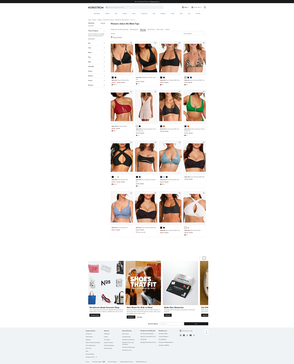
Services (198, 13)
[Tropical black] (115, 77)
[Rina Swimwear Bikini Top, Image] (170, 157)
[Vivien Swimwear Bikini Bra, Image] (194, 157)
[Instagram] (180, 335)
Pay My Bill (143, 339)
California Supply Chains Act (126, 361)
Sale (189, 13)
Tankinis (167, 29)
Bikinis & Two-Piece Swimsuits (122, 20)
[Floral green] (164, 77)
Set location (91, 38)
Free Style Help (126, 336)
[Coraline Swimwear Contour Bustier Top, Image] (194, 107)
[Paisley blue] (191, 77)
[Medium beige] (164, 177)
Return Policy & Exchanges (93, 342)
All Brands (106, 334)
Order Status (89, 336)
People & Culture (108, 342)
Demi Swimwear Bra (120, 179)
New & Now (97, 13)
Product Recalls (90, 354)
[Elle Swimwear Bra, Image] (122, 107)
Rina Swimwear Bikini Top (169, 179)
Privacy (87, 361)
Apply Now (205, 315)
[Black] (112, 77)
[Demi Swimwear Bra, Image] (122, 157)
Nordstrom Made (95, 315)
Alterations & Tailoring (128, 339)
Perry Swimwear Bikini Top (170, 80)
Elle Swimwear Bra (119, 126)
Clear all (103, 23)
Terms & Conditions (112, 361)
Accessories (144, 13)
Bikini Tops (143, 29)
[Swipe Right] (204, 258)
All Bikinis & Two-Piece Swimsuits (119, 29)
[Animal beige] (185, 77)
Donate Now (131, 317)
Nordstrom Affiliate (164, 345)
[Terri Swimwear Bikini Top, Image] (170, 107)
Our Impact (107, 339)
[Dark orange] (164, 126)
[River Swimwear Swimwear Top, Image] (146, 157)
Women (108, 13)
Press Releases (162, 339)
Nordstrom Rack (163, 333)
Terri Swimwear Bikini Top (169, 129)
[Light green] (139, 177)
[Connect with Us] (194, 335)
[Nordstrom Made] (106, 283)
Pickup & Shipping (93, 31)
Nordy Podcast (108, 348)
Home (172, 13)
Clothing (100, 20)
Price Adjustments (90, 345)
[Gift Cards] (180, 283)
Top (206, 333)
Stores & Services (127, 331)
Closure (90, 80)
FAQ (87, 351)
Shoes (133, 13)
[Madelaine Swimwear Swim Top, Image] (146, 58)
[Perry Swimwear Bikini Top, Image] (170, 58)
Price (89, 57)
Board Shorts (151, 29)
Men (116, 13)
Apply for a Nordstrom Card (148, 336)
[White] (137, 126)
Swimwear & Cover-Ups (108, 20)
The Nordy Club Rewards (147, 333)
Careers (106, 336)
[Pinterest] (184, 335)
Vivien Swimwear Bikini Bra (194, 177)
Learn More (139, 317)
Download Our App (187, 331)
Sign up (196, 323)
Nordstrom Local (126, 350)
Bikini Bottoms (134, 29)
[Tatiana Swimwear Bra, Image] (122, 58)
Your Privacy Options (97, 361)
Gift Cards (167, 315)
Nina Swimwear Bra (120, 227)
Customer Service (90, 331)
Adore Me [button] (90, 26)
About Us (106, 331)
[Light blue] (161, 177)
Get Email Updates (109, 345)
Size (89, 43)
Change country (90, 357)
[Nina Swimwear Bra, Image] (122, 208)
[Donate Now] (143, 283)
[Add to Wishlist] (131, 42)
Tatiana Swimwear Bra (120, 80)
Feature (90, 71)
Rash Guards (160, 29)
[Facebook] (191, 335)
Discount (90, 85)
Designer (163, 13)
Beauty (125, 13)
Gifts (181, 13)
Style (89, 62)
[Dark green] (185, 126)
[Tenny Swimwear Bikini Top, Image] (194, 58)
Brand (89, 52)
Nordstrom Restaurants (128, 347)
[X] (187, 335)
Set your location (117, 37)
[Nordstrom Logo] (95, 7)
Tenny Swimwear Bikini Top (194, 80)
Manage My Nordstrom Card (148, 342)
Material (90, 76)
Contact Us (89, 334)
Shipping (88, 339)
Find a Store (125, 334)
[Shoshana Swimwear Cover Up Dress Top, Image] (146, 107)
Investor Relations (163, 336)
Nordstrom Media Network (166, 342)
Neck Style (91, 66)
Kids (154, 13)
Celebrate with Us (154, 1)
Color (89, 48)
